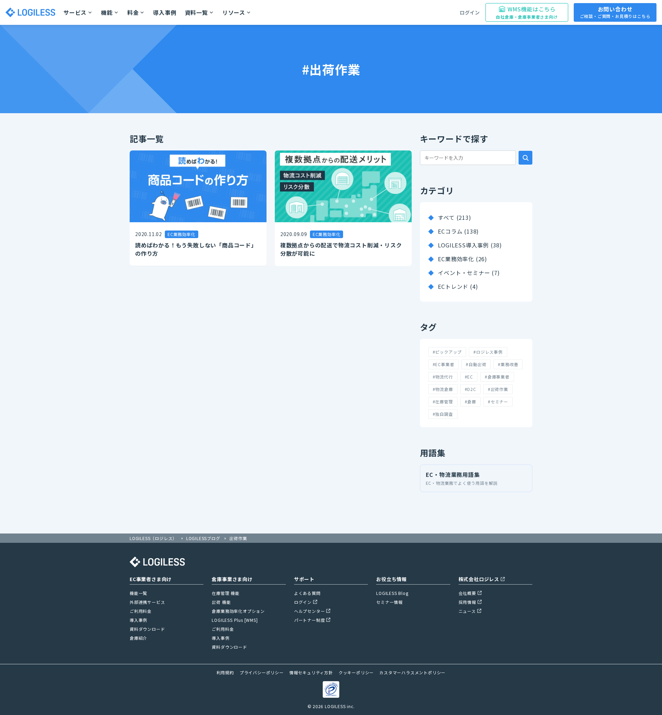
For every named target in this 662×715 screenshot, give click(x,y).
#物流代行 (443, 377)
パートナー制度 (309, 620)
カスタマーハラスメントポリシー (412, 672)
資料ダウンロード (147, 629)
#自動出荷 (476, 364)
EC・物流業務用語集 (462, 478)
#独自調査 (443, 414)
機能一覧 (138, 593)
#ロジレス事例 (488, 352)
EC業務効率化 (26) (462, 259)
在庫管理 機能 (226, 593)
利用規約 (225, 672)
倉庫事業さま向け (232, 579)
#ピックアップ (447, 352)
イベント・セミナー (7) (469, 272)
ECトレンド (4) (458, 286)
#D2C (470, 389)
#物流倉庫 (443, 389)
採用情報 (467, 602)
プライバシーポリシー (262, 672)
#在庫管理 (443, 401)
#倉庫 (470, 401)
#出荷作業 (498, 389)
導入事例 (164, 12)
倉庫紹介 (138, 638)
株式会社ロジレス (479, 579)
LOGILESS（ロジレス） (153, 538)
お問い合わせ (615, 12)
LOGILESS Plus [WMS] (235, 620)
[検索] (525, 158)
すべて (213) (454, 217)
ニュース (467, 611)
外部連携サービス (147, 602)
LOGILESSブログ (203, 538)
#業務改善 (508, 364)
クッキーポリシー (356, 672)
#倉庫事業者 (497, 377)
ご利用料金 (141, 611)
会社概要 (467, 593)
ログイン (470, 12)
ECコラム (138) (458, 231)
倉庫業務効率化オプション (238, 611)
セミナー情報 (389, 602)
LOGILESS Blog (392, 593)
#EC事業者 (443, 364)
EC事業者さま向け (151, 579)
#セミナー (498, 401)
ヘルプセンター (309, 611)
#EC (469, 377)
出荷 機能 (221, 602)
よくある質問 (307, 593)
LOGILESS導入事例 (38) (470, 245)
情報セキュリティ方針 (311, 672)
